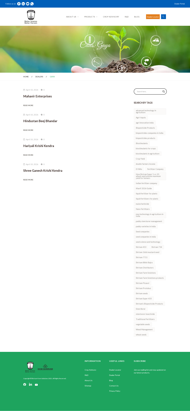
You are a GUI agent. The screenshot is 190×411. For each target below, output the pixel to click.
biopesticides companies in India (149, 133)
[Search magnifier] (163, 91)
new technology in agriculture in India (149, 215)
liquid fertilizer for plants (146, 193)
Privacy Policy (114, 391)
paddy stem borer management (149, 221)
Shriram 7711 (141, 257)
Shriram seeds (142, 293)
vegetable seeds (143, 324)
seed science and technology (148, 242)
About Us (71, 17)
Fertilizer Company (155, 169)
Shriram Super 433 (144, 298)
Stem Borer (141, 309)
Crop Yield (140, 159)
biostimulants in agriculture (147, 153)
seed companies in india (146, 237)
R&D (127, 17)
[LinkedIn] (30, 384)
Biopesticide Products (145, 128)
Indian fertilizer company (146, 183)
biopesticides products (145, 138)
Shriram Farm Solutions (146, 273)
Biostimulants (142, 143)
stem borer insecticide (145, 314)
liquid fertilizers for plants (147, 199)
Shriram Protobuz (143, 288)
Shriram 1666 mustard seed (147, 252)
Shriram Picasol (142, 283)
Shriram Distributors (145, 267)
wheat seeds (141, 334)
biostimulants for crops (146, 148)
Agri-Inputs (141, 117)
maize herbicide (142, 204)
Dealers (39, 77)
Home (26, 77)
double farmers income (145, 164)
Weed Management (144, 329)
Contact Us (114, 386)
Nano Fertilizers (143, 209)
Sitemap (88, 386)
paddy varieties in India (146, 226)
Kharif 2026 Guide (144, 188)
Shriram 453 (141, 247)
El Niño (139, 169)
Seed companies (142, 231)
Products (89, 17)
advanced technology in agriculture (146, 111)
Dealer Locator (153, 17)
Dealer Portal (179, 4)
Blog (137, 17)
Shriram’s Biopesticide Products (149, 304)
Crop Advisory (111, 17)
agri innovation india (145, 122)
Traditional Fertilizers (145, 319)
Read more (28, 105)
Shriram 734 (156, 247)
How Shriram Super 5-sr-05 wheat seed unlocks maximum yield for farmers (148, 176)
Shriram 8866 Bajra (144, 262)
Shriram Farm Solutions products (150, 278)
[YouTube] (36, 384)
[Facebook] (24, 384)
